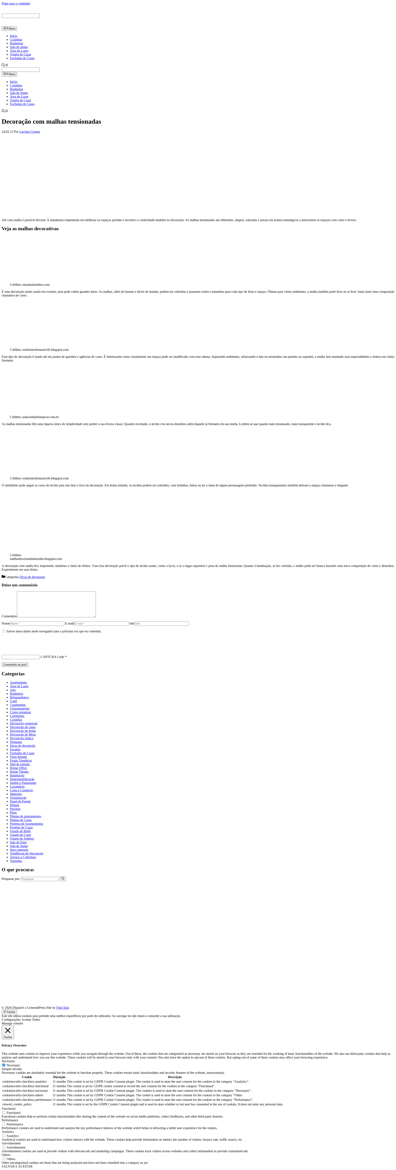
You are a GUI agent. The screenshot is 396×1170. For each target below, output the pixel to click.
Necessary (13, 1065)
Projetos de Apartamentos (26, 823)
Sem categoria (19, 849)
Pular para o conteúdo (16, 3)
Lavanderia (17, 786)
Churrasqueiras (19, 708)
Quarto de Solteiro (22, 838)
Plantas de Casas (21, 820)
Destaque (16, 742)
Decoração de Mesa (23, 734)
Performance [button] (10, 1120)
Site (131, 623)
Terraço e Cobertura (23, 857)
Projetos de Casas (21, 827)
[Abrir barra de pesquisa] (5, 65)
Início (13, 36)
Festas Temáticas (21, 760)
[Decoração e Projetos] (20, 24)
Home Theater (19, 771)
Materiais (16, 794)
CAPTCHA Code (52, 657)
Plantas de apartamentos (25, 816)
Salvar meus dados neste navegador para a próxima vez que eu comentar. (54, 631)
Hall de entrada (20, 764)
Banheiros (16, 43)
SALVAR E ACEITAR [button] (17, 1166)
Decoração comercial (23, 723)
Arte (13, 690)
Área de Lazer (19, 50)
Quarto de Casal (20, 54)
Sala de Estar (18, 842)
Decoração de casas (22, 727)
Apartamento (18, 682)
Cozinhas (16, 39)
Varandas (16, 861)
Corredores (17, 716)
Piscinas (15, 809)
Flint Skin (62, 1007)
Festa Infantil (18, 757)
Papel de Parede (20, 801)
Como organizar (20, 712)
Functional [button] (8, 1108)
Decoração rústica (21, 738)
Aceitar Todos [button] (31, 1019)
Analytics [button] (8, 1131)
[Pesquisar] (63, 878)
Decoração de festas (23, 731)
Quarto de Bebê (20, 831)
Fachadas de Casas (22, 58)
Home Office (18, 768)
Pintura (14, 805)
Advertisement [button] (11, 1143)
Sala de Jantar (19, 47)
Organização (18, 797)
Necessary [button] (8, 1061)
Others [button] (6, 1155)
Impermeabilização (22, 779)
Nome (6, 623)
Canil (13, 701)
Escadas (15, 749)
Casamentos (18, 705)
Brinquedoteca (19, 697)
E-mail (69, 623)
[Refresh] (4, 649)
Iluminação (17, 775)
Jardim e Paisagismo (23, 783)
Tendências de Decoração (26, 853)
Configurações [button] (11, 1019)
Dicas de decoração (32, 577)
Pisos (13, 812)
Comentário (9, 616)
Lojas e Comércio (21, 790)
